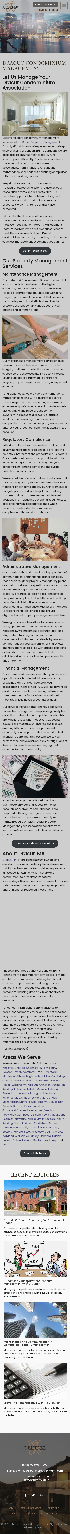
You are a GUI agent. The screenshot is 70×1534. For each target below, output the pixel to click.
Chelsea (19, 1068)
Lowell (17, 1072)
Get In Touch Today (35, 251)
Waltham (18, 1076)
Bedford (38, 1140)
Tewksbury (49, 1068)
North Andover (23, 1123)
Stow (27, 1132)
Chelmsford (33, 1068)
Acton (18, 1089)
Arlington (45, 1085)
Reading (7, 1089)
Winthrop (51, 1140)
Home (11, 1508)
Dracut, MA (9, 860)
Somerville (35, 1127)
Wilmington (35, 1093)
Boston (6, 1132)
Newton (7, 1072)
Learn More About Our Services (35, 843)
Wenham (50, 1110)
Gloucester (56, 1102)
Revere (31, 1110)
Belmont (53, 1089)
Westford (28, 1072)
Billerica (55, 1080)
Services (53, 1508)
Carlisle (57, 1136)
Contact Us (49, 1513)
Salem (37, 1115)
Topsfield (8, 1115)
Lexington (42, 1080)
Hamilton (38, 1106)
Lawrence (8, 1127)
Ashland (27, 1140)
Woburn (33, 1085)
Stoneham (20, 1093)
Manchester (10, 1102)
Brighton (31, 1076)
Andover (7, 1068)
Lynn (40, 1110)
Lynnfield (24, 1098)
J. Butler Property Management (40, 142)
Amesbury (34, 1119)
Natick (6, 1085)
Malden (7, 1076)
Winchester (9, 1098)
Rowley (46, 1115)
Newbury (20, 1119)
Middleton (40, 1123)
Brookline (43, 1076)
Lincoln (6, 1140)
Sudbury (33, 1136)
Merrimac (49, 1093)
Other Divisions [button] (44, 4)
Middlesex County (43, 1132)
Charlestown (10, 1080)
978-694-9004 (48, 10)
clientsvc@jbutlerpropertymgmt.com (39, 1470)
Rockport (58, 1115)
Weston (60, 1132)
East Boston (27, 1080)
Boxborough (50, 1127)
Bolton (16, 1140)
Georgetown (39, 1102)
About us (16, 1513)
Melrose (42, 1089)
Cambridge (58, 1076)
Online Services (31, 1508)
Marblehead (49, 1098)
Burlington (58, 1085)
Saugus (21, 1110)
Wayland (8, 1136)
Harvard (18, 1132)
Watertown (19, 1085)
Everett (7, 1093)
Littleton (7, 1144)
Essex (27, 1106)
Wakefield (29, 1089)
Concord (45, 1136)
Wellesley (21, 1136)
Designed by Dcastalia (35, 1527)
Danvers (24, 1102)
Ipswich (35, 1098)
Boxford (18, 1106)
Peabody (8, 1119)
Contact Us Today (35, 1153)
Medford (51, 1072)
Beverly (7, 1106)
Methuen (53, 1123)
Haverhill (21, 1127)
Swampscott (23, 1115)
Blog (31, 1513)
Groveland (9, 1110)
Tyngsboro (49, 1119)
